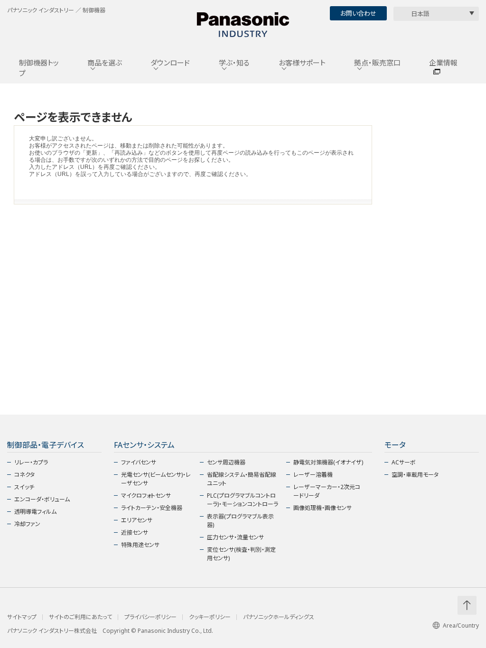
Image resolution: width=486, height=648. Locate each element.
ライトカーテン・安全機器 (151, 508)
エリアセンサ (136, 520)
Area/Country (461, 625)
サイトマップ (22, 617)
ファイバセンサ (138, 462)
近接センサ (134, 532)
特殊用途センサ (140, 545)
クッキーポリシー (210, 617)
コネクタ (24, 475)
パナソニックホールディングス (278, 617)
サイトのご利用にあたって (80, 617)
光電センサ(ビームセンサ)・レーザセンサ (156, 479)
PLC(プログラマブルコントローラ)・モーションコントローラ (242, 499)
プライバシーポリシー (150, 617)
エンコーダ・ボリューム (42, 499)
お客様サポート (302, 62)
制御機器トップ (39, 68)
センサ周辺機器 (226, 462)
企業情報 (443, 62)
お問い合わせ (358, 13)
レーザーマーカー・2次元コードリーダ (326, 491)
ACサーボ (404, 462)
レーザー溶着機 (313, 475)
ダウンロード (170, 62)
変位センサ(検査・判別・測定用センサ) (241, 554)
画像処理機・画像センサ (322, 508)
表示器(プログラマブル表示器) (240, 520)
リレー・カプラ (31, 462)
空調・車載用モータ (415, 475)
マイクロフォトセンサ (146, 495)
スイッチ (24, 487)
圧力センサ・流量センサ (235, 537)
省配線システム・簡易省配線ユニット (241, 479)
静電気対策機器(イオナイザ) (328, 462)
